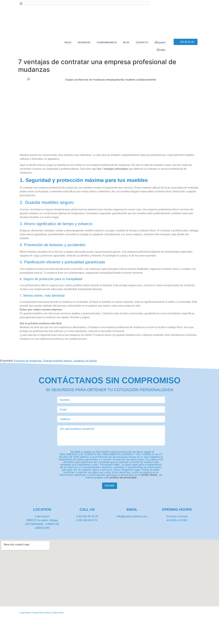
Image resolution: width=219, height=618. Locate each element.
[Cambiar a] (160, 42)
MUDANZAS (84, 42)
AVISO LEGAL (149, 474)
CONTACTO (142, 42)
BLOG (126, 42)
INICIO (67, 42)
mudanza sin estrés (85, 360)
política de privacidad (123, 477)
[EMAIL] (132, 500)
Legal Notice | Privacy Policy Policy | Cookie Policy (42, 613)
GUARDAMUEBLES (107, 42)
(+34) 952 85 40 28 (87, 516)
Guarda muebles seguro (57, 360)
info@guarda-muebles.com (132, 516)
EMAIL (131, 509)
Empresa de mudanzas (28, 360)
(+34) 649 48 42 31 (87, 520)
